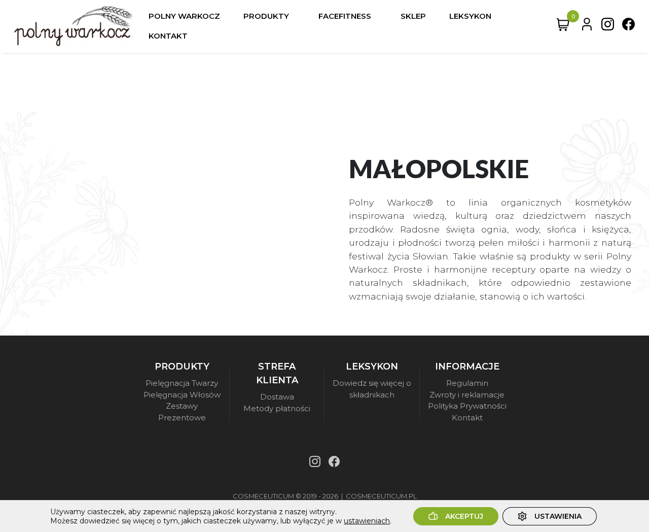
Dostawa (277, 397)
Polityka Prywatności (467, 406)
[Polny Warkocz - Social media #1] (607, 26)
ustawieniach (367, 520)
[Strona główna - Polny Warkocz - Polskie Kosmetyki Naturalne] (73, 26)
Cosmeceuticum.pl (381, 496)
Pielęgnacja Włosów (182, 395)
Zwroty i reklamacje (466, 395)
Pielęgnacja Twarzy (182, 383)
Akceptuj (464, 516)
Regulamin (467, 383)
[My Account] (586, 26)
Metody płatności (276, 408)
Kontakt (467, 417)
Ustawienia (558, 516)
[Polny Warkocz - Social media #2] (628, 26)
